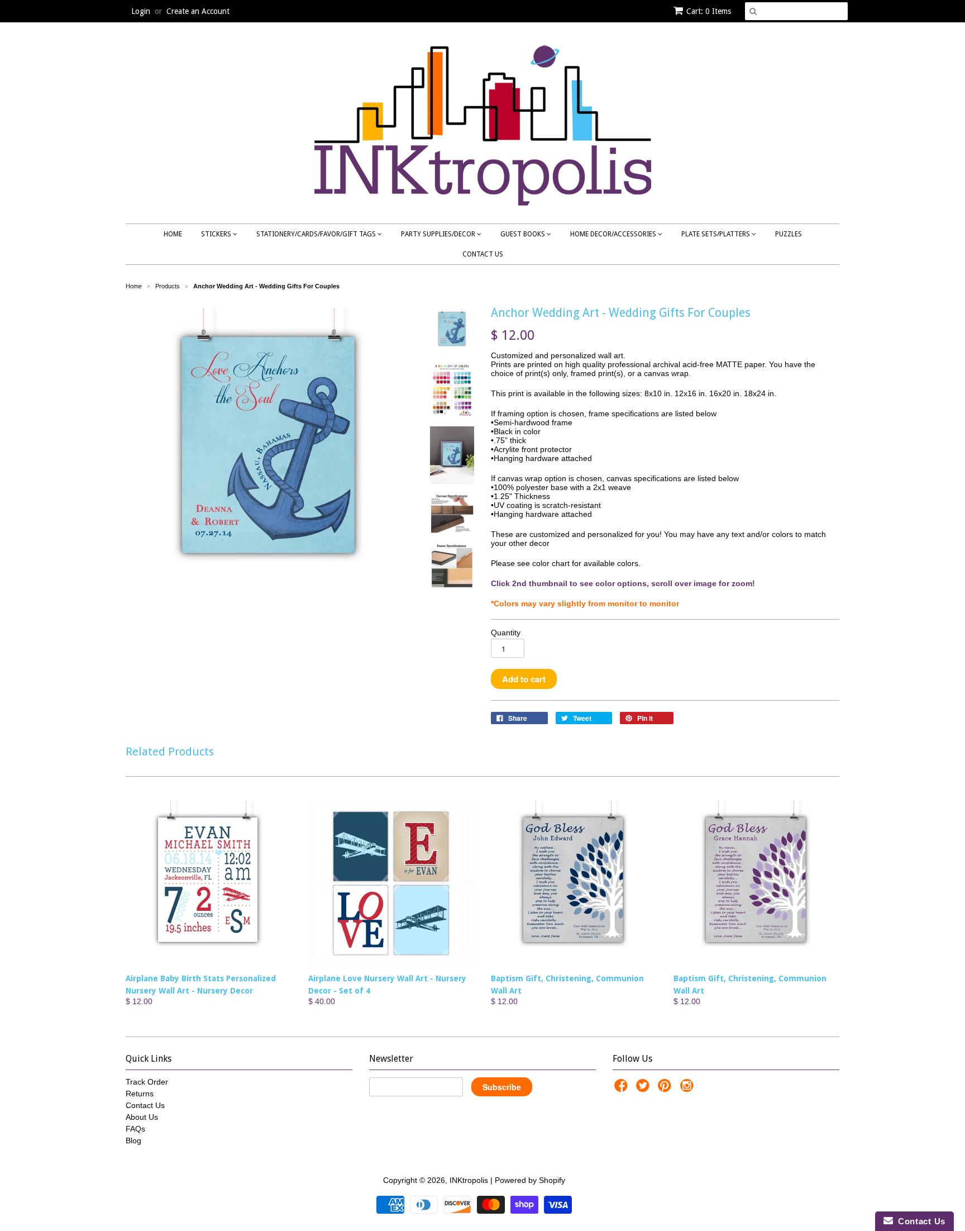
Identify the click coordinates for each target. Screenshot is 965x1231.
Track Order (147, 1081)
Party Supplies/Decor (439, 234)
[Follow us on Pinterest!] (666, 1089)
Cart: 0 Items (708, 11)
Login (140, 11)
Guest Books (523, 234)
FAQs (135, 1128)
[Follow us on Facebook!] (622, 1089)
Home (173, 234)
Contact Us (482, 254)
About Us (142, 1117)
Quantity (505, 632)
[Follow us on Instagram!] (688, 1089)
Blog (133, 1140)
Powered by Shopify (530, 1180)
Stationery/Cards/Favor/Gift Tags (317, 234)
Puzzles (788, 234)
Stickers (217, 234)
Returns (140, 1093)
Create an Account (198, 11)
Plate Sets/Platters (716, 234)
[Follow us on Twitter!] (644, 1089)
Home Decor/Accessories (614, 234)
